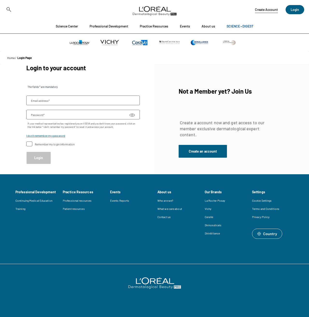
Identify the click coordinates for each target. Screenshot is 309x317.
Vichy (208, 208)
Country (270, 233)
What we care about (169, 208)
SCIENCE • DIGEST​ (240, 26)
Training (20, 208)
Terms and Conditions (265, 208)
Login (295, 9)
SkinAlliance (212, 233)
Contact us (164, 217)
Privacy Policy (261, 217)
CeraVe (209, 217)
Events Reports (119, 200)
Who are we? (165, 200)
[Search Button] (8, 9)
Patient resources (74, 208)
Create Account (266, 9)
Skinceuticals (213, 225)
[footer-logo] (154, 283)
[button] (67, 26)
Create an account (203, 151)
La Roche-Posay (215, 200)
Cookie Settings (262, 200)
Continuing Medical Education (33, 200)
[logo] (154, 9)
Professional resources (77, 200)
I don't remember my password (45, 135)
